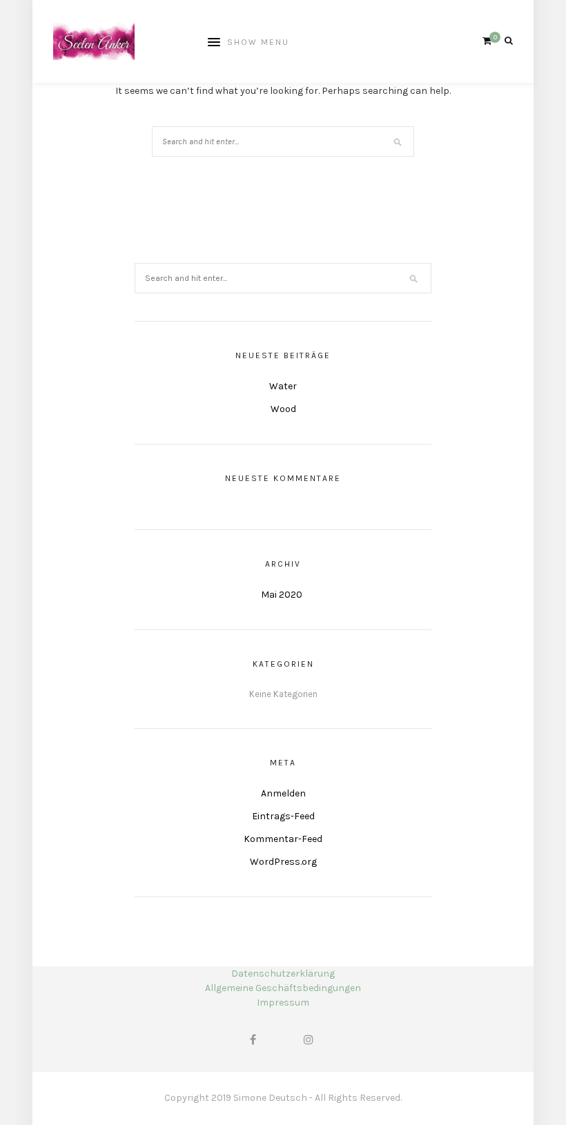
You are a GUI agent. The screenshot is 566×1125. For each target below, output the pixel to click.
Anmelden (283, 793)
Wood (283, 409)
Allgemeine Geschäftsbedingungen (283, 988)
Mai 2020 (281, 594)
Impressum (283, 1002)
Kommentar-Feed (283, 839)
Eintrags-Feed (283, 816)
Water (283, 386)
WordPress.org (283, 862)
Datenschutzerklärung (283, 973)
